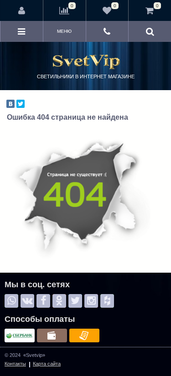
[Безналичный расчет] (84, 335)
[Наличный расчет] (52, 335)
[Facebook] (43, 301)
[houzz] (107, 301)
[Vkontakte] (27, 301)
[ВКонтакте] (10, 104)
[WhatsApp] (11, 301)
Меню (64, 31)
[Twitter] (20, 104)
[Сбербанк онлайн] (20, 335)
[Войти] (21, 10)
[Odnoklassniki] (59, 301)
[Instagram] (91, 301)
